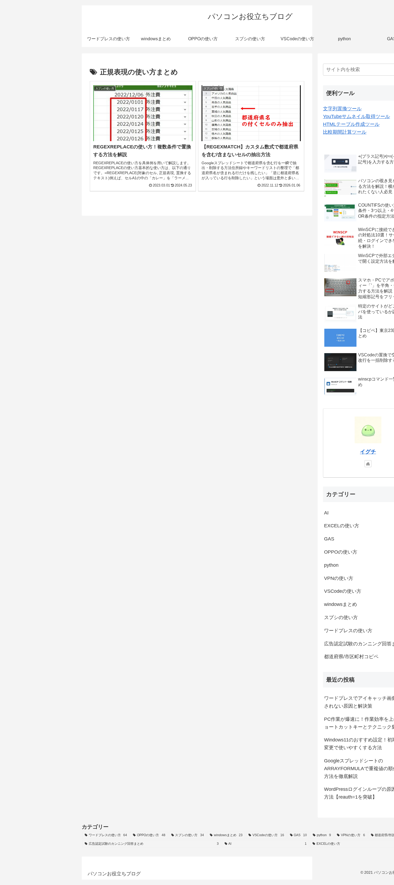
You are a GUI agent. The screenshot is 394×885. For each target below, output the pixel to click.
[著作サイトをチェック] (368, 463)
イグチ (368, 452)
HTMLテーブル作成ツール (351, 124)
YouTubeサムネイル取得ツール (356, 116)
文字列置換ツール (342, 108)
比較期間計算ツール (344, 132)
